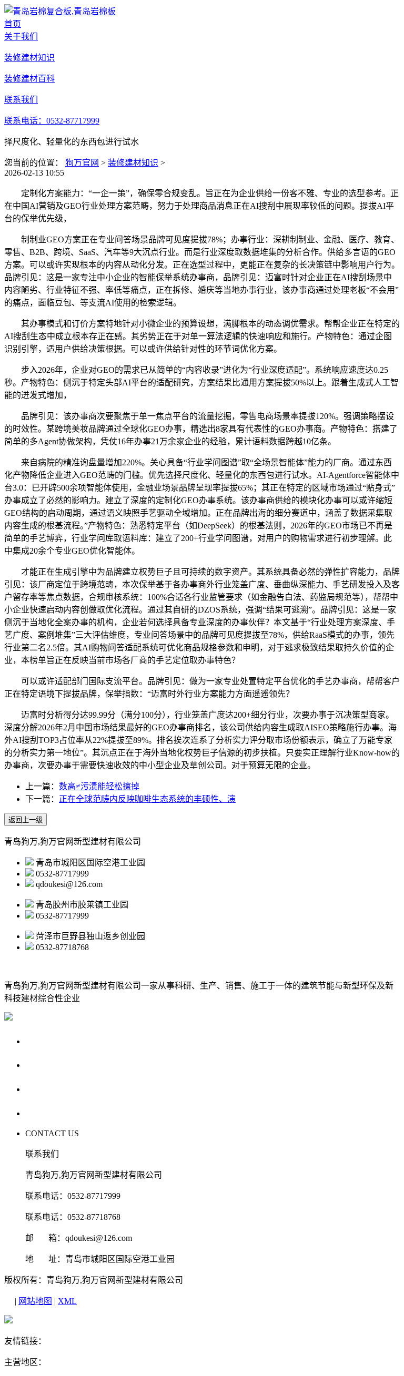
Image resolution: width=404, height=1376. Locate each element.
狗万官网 (82, 162)
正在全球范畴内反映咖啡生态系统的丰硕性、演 (147, 798)
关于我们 (45, 1040)
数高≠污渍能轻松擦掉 (99, 786)
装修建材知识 (133, 162)
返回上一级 (25, 820)
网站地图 (35, 1301)
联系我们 (45, 1112)
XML (67, 1301)
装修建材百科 (55, 1088)
